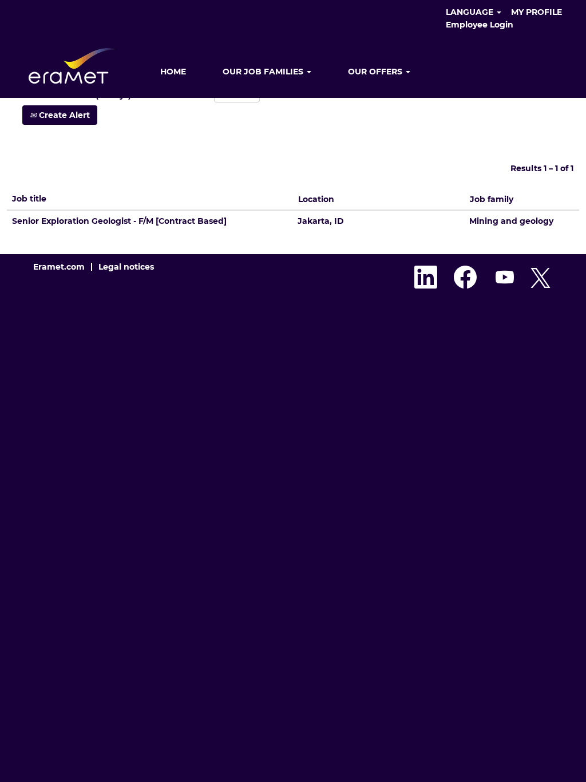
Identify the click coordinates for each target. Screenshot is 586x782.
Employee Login (479, 24)
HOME (173, 71)
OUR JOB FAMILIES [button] (264, 71)
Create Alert (63, 115)
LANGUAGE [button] (471, 12)
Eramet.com (59, 267)
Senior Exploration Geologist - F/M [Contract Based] (119, 221)
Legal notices (126, 267)
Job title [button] (29, 198)
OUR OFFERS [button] (376, 71)
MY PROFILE (536, 12)
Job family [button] (491, 199)
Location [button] (316, 199)
